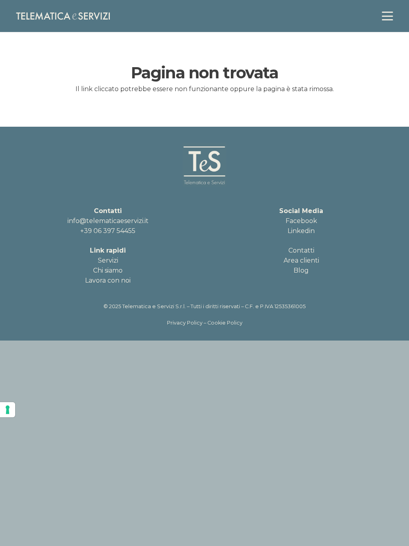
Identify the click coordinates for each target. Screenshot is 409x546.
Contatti (301, 250)
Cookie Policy (224, 323)
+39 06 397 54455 (107, 231)
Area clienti (301, 260)
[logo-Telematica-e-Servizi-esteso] (63, 16)
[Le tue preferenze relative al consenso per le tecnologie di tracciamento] (7, 409)
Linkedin (301, 231)
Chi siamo (108, 270)
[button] (387, 16)
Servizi (108, 260)
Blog (301, 270)
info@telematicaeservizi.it (108, 221)
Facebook (301, 221)
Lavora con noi (108, 280)
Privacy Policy (185, 323)
